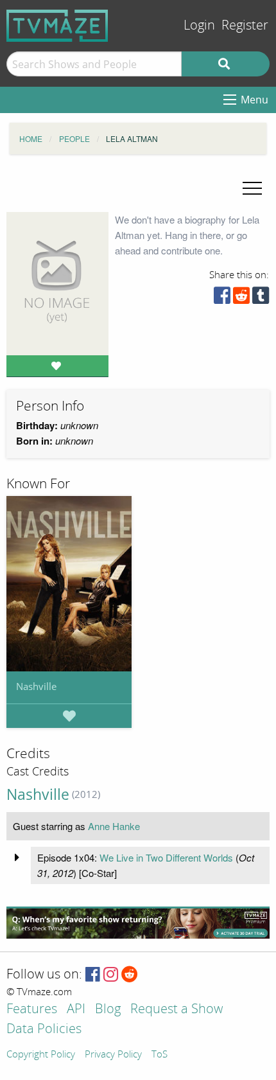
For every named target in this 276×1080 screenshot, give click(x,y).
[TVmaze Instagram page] (110, 975)
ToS (159, 1055)
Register (244, 25)
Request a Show (176, 1009)
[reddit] (241, 298)
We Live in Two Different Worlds (166, 857)
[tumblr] (260, 298)
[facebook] (222, 298)
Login (199, 25)
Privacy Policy (113, 1055)
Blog (108, 1009)
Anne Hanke (114, 826)
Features (31, 1009)
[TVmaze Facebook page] (92, 975)
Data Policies (44, 1029)
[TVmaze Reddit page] (129, 975)
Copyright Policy (40, 1055)
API (76, 1009)
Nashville (36, 686)
